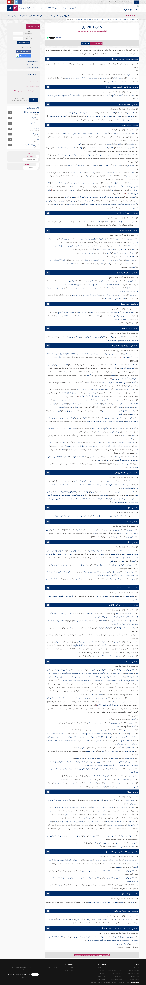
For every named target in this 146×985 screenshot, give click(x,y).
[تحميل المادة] (85, 43)
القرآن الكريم (64, 16)
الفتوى (57, 8)
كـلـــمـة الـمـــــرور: (29, 37)
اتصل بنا (10, 974)
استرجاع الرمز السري (32, 61)
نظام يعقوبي (36, 147)
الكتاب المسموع (134, 979)
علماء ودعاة (55, 16)
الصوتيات (42, 8)
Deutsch (124, 2)
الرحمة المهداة (101, 967)
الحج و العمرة (102, 973)
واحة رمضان (102, 970)
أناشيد (120, 967)
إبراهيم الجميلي (36, 125)
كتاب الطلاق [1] (92, 27)
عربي (136, 2)
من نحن (23, 977)
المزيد (33, 100)
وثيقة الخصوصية (26, 974)
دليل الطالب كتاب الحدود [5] (31, 112)
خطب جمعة (135, 976)
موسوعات (70, 8)
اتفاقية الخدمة (17, 974)
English (111, 2)
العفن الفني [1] (35, 117)
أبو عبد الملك (36, 141)
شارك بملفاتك (12, 16)
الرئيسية (77, 8)
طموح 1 (36, 139)
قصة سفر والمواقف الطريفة (32, 145)
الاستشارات (49, 8)
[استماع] (88, 43)
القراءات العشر (44, 16)
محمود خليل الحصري (34, 130)
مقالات (63, 8)
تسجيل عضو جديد (32, 64)
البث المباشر (23, 16)
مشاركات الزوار (52, 967)
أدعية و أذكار (118, 976)
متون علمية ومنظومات (115, 970)
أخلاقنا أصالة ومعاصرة (31, 82)
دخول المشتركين (23, 42)
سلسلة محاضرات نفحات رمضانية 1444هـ (25, 91)
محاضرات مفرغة (133, 973)
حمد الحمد (37, 114)
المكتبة (35, 8)
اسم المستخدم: (28, 32)
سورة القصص (35, 128)
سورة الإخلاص (35, 123)
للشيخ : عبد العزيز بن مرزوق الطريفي (92, 31)
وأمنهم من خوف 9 (32, 86)
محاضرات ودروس (133, 970)
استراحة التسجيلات (116, 979)
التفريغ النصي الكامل (96, 43)
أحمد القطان (36, 119)
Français (117, 2)
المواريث (29, 8)
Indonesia (104, 2)
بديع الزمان (36, 134)
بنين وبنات (22, 8)
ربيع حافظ (36, 136)
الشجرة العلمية (33, 16)
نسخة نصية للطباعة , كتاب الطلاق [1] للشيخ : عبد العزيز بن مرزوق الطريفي (91, 955)
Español (130, 2)
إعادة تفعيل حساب (32, 67)
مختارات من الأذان (117, 973)
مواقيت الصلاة (68, 970)
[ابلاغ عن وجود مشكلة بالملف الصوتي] (82, 43)
